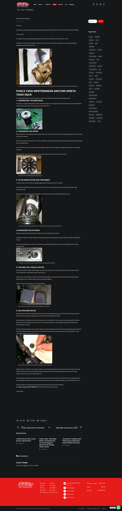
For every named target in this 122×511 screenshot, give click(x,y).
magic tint (100, 49)
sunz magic (91, 72)
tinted (90, 82)
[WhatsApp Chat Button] (118, 507)
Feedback (53, 488)
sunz (100, 69)
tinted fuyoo (91, 85)
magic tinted (91, 53)
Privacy (53, 490)
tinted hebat (98, 85)
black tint (91, 36)
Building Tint (45, 492)
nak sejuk (100, 56)
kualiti (96, 43)
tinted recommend (93, 108)
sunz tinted (91, 79)
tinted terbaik (99, 118)
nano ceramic (92, 59)
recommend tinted (93, 69)
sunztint (96, 75)
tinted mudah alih (92, 98)
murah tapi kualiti (92, 56)
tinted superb (92, 118)
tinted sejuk (91, 114)
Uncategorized (43, 420)
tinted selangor (99, 114)
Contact (53, 485)
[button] (93, 4)
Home (43, 483)
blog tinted (91, 40)
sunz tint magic (99, 79)
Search (100, 21)
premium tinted (92, 66)
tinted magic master (93, 95)
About (53, 483)
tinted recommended (93, 111)
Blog (43, 485)
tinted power (99, 101)
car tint (97, 40)
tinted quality (91, 105)
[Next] (81, 433)
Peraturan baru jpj (92, 62)
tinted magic (91, 92)
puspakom (100, 66)
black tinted (97, 36)
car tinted (91, 43)
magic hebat (91, 46)
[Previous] (79, 433)
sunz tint (90, 75)
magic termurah (92, 49)
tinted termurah (92, 121)
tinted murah (91, 101)
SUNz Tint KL (22, 420)
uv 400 (99, 121)
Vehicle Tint (54, 492)
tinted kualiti (97, 88)
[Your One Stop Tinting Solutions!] (23, 4)
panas (98, 59)
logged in (25, 465)
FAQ (43, 488)
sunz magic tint (99, 72)
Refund (44, 490)
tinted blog (96, 82)
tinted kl (90, 88)
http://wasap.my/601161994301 (27, 387)
